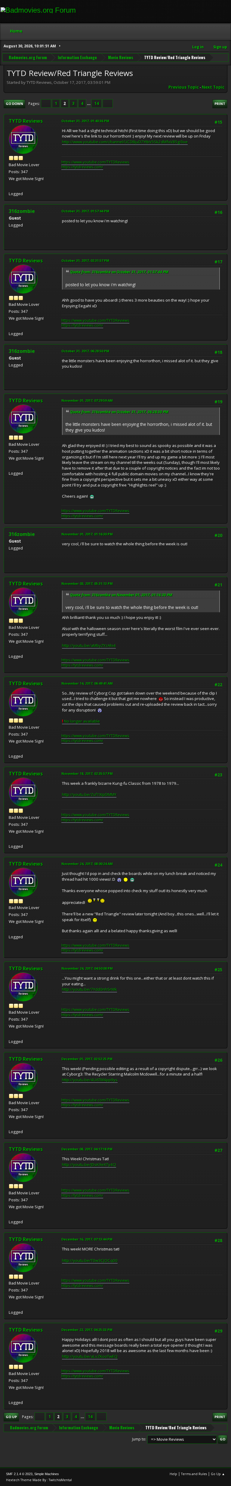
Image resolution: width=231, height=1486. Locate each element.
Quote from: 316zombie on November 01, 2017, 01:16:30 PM (121, 594)
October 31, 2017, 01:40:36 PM (85, 121)
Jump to (138, 1439)
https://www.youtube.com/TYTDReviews (95, 162)
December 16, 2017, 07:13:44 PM (86, 1239)
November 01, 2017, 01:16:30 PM (87, 534)
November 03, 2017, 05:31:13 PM (87, 583)
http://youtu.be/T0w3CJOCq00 (90, 1260)
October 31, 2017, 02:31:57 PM (85, 260)
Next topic (213, 87)
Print (219, 103)
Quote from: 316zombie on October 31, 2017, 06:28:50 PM (119, 411)
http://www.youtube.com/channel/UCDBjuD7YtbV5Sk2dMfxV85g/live (125, 141)
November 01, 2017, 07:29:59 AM (87, 400)
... (89, 103)
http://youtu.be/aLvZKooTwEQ (90, 1356)
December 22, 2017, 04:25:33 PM (86, 1329)
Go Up (11, 1417)
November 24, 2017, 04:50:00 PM (87, 968)
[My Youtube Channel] (11, 186)
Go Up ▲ (218, 1474)
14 (96, 103)
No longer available (81, 721)
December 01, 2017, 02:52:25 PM (86, 1059)
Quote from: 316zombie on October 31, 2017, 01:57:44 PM (119, 271)
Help (173, 1474)
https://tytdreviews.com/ (82, 167)
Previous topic (183, 87)
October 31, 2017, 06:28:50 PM (85, 351)
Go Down (14, 103)
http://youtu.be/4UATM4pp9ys (90, 1079)
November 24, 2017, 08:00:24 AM (87, 863)
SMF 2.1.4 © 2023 (19, 1474)
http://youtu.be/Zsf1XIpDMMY (89, 794)
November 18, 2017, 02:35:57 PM (87, 773)
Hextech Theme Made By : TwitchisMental (39, 1480)
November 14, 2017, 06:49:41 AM (87, 683)
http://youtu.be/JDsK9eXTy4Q (89, 1164)
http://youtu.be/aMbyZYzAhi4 (89, 645)
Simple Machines (46, 1474)
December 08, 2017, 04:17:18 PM (86, 1149)
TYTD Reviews (26, 121)
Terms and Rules (194, 1474)
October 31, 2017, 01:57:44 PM (85, 211)
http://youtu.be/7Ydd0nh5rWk (89, 989)
